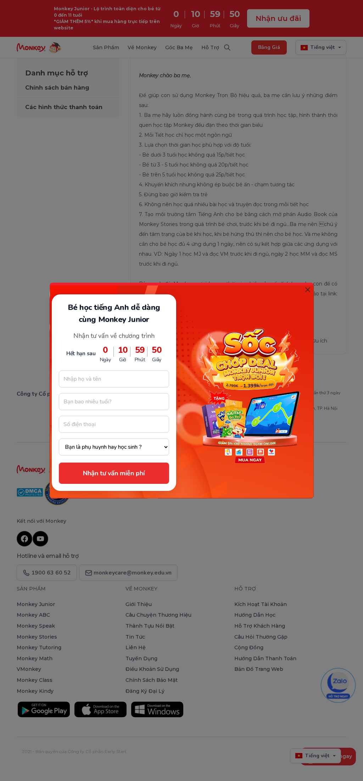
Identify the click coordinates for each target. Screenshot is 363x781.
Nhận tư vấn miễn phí (114, 473)
